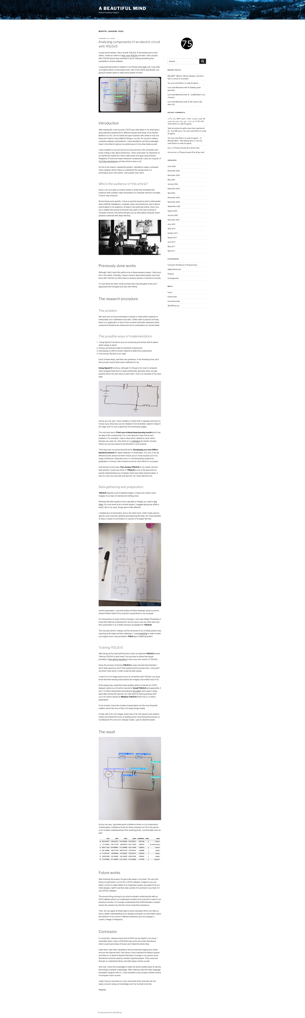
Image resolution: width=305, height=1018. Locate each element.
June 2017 (172, 242)
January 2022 (173, 215)
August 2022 (172, 211)
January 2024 (173, 184)
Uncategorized (173, 278)
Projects (171, 274)
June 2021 (172, 224)
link (144, 66)
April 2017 (171, 251)
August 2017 (172, 237)
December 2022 (174, 197)
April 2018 (171, 228)
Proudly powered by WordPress (110, 1012)
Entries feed (172, 296)
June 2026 (172, 166)
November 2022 (174, 202)
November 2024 (174, 175)
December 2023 (174, 188)
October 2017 (173, 233)
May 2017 (171, 246)
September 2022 (174, 206)
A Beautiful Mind (122, 8)
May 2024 (171, 179)
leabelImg (143, 633)
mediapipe (135, 441)
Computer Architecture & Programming (182, 265)
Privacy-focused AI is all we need (187, 148)
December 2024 (174, 170)
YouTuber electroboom (108, 161)
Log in (170, 292)
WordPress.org (173, 305)
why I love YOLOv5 (130, 55)
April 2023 (171, 193)
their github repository (118, 659)
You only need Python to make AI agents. (183, 83)
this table (136, 691)
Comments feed (174, 301)
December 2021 (174, 220)
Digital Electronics (174, 269)
